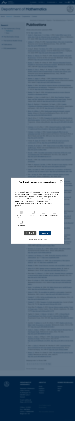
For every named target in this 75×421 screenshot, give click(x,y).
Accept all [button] (45, 233)
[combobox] (61, 180)
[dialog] (37, 210)
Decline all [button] (30, 233)
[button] (37, 239)
